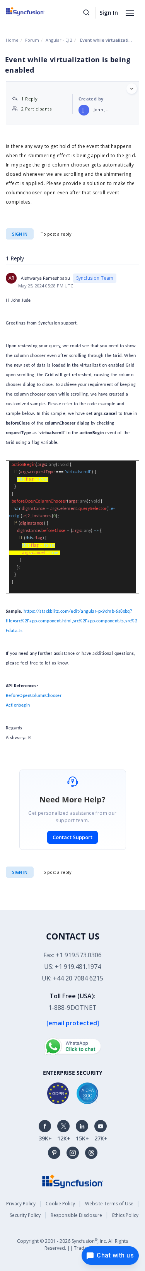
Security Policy (25, 1215)
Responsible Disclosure (76, 1215)
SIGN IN (19, 872)
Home (12, 40)
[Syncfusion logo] (34, 11)
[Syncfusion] (73, 1180)
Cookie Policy (60, 1203)
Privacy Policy (21, 1203)
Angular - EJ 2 (59, 40)
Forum (32, 40)
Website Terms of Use (109, 1203)
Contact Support (72, 837)
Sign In (108, 12)
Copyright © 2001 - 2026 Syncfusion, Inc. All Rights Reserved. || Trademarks (72, 1244)
